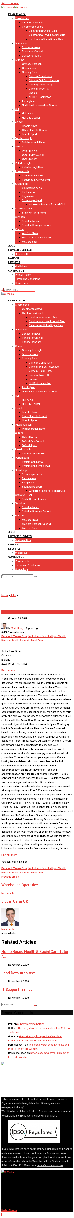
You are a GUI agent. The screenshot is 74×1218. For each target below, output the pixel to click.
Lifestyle (14, 262)
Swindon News (30, 221)
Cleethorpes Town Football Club (47, 35)
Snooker (33, 92)
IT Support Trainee (17, 989)
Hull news (27, 113)
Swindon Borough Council (36, 225)
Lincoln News (29, 125)
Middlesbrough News (34, 142)
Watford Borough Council (36, 237)
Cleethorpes (22, 18)
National (14, 258)
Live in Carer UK (14, 901)
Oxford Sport (29, 159)
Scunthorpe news (32, 188)
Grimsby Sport (30, 72)
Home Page (21, 283)
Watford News (30, 233)
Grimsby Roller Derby (40, 84)
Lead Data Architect (18, 973)
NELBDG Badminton (40, 97)
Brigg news (28, 196)
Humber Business (20, 250)
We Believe (21, 266)
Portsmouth (22, 171)
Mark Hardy (7, 929)
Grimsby (19, 59)
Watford (19, 229)
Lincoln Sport (29, 134)
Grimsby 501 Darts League (44, 80)
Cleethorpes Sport (32, 26)
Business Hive (23, 254)
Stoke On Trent (23, 208)
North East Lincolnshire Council (39, 105)
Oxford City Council (33, 154)
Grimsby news (30, 68)
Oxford (19, 146)
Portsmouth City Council (36, 179)
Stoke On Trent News (34, 212)
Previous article (10, 876)
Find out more (9, 670)
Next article (7, 893)
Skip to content (10, 3)
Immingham (28, 101)
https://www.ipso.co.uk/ (50, 1165)
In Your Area (17, 14)
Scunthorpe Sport (32, 200)
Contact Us (16, 270)
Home (4, 595)
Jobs (11, 245)
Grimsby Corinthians (40, 76)
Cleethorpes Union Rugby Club (46, 39)
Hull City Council (31, 117)
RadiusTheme (9, 1210)
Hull (17, 109)
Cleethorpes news (32, 22)
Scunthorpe (21, 183)
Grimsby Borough (32, 63)
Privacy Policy (23, 274)
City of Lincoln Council (34, 130)
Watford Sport (30, 241)
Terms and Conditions (27, 278)
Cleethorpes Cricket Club (43, 30)
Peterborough (23, 163)
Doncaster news (31, 47)
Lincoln (19, 121)
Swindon (20, 216)
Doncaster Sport (31, 55)
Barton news (29, 192)
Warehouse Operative (19, 885)
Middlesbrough (23, 138)
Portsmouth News (32, 175)
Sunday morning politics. (31, 1024)
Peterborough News (33, 167)
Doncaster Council (32, 51)
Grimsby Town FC (39, 88)
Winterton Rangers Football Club (47, 204)
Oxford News (29, 150)
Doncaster (21, 43)
